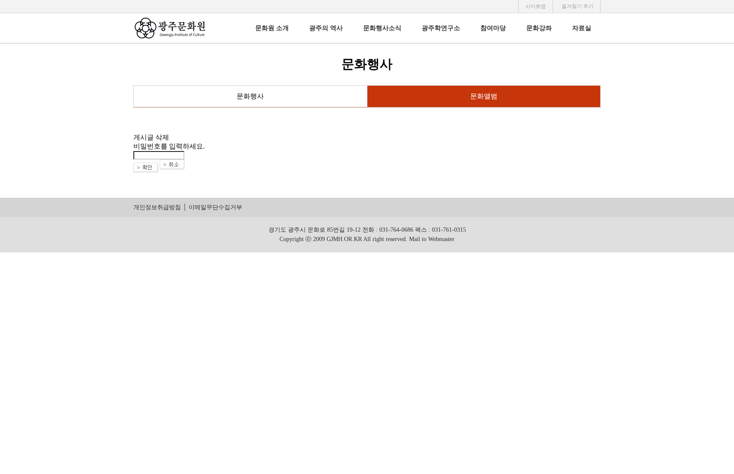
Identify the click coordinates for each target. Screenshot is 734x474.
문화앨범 (483, 96)
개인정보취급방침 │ (160, 207)
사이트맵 (535, 6)
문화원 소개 (272, 28)
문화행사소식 (382, 28)
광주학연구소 (441, 28)
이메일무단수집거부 (215, 207)
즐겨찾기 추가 (577, 6)
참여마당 (493, 28)
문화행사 (250, 96)
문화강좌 (539, 28)
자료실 (581, 28)
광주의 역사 (326, 28)
